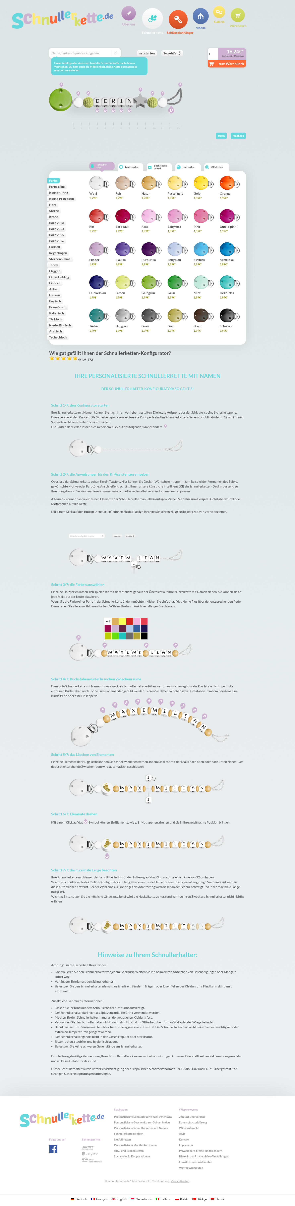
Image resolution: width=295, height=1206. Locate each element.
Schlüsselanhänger (178, 32)
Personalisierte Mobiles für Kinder (135, 1145)
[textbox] (81, 53)
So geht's (169, 53)
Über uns (128, 24)
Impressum (186, 1145)
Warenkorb (238, 25)
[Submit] (115, 53)
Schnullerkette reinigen (128, 1133)
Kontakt (184, 1139)
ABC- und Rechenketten (129, 1150)
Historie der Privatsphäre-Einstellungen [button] (204, 1156)
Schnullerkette (152, 32)
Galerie (219, 21)
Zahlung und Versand (192, 1116)
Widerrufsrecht (189, 1128)
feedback (238, 135)
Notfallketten (122, 1139)
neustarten (147, 53)
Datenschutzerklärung (193, 1122)
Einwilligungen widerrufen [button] (195, 1162)
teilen (221, 135)
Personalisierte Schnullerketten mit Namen (141, 1128)
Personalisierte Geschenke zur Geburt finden (142, 1122)
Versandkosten (180, 1181)
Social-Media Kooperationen (132, 1156)
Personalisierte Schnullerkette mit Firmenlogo (143, 1116)
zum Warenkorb (231, 63)
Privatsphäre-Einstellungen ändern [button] (200, 1150)
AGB (182, 1133)
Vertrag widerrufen (191, 1167)
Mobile (201, 27)
